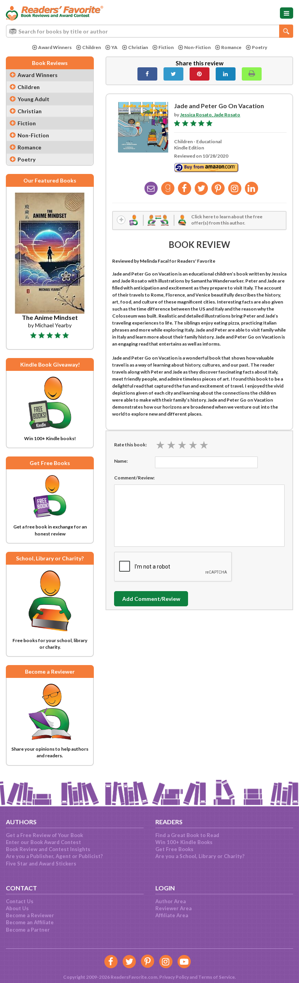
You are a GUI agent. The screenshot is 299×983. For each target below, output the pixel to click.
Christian (138, 47)
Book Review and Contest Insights (48, 849)
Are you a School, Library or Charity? (199, 856)
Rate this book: (130, 445)
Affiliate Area (171, 915)
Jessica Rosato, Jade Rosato (210, 115)
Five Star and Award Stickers (41, 863)
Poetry (259, 47)
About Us (17, 908)
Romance (231, 47)
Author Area (170, 901)
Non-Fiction (197, 47)
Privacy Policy (174, 977)
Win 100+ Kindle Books (184, 842)
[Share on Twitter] (173, 74)
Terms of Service (216, 977)
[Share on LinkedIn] (226, 74)
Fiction (166, 47)
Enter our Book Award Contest (43, 842)
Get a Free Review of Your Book (44, 835)
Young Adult (33, 99)
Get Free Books (174, 849)
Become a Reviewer (30, 915)
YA (114, 47)
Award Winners (55, 47)
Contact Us (19, 901)
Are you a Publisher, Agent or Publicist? (54, 856)
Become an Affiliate (30, 922)
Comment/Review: (134, 478)
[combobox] (149, 31)
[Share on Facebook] (147, 74)
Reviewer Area (173, 908)
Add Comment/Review (151, 598)
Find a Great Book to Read (187, 835)
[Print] (252, 74)
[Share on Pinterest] (199, 74)
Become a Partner (28, 930)
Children (91, 47)
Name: (121, 461)
